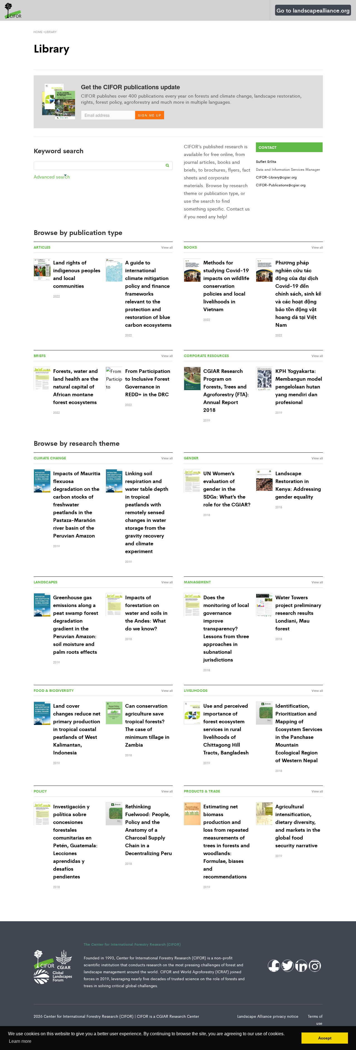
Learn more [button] (20, 1041)
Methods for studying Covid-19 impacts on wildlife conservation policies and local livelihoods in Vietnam (226, 286)
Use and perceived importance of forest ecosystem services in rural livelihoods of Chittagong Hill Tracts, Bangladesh (226, 729)
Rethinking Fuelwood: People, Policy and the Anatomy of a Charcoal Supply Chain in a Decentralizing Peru (148, 829)
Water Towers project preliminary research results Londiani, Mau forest (298, 612)
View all (167, 247)
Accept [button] (325, 1038)
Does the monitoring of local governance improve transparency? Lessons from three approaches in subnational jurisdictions (226, 628)
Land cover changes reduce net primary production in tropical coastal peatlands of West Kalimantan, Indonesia (76, 729)
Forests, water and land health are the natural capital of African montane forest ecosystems (75, 386)
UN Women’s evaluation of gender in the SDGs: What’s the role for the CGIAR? (226, 488)
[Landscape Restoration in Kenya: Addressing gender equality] (264, 481)
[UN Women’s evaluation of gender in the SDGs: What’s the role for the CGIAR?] (192, 481)
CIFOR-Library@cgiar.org (276, 177)
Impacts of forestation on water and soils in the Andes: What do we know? (146, 612)
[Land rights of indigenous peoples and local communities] (42, 269)
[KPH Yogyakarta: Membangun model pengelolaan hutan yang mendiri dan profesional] (264, 379)
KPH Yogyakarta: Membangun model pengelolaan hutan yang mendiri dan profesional (298, 386)
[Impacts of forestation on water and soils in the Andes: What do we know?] (114, 605)
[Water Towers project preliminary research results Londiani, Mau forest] (264, 605)
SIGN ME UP (149, 115)
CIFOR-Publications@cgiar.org (281, 184)
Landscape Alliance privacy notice (268, 1016)
